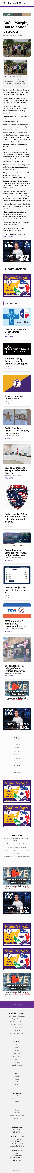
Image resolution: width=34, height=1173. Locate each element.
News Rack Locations (17, 1116)
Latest (21, 35)
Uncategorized (17, 772)
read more (9, 337)
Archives (17, 1082)
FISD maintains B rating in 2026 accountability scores (16, 624)
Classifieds (17, 1062)
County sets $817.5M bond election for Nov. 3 (16, 590)
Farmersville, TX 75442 (17, 1146)
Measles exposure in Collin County (15, 330)
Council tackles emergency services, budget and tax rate (16, 553)
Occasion (17, 758)
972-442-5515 (17, 1153)
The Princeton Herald (17, 1022)
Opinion (17, 762)
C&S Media (17, 1031)
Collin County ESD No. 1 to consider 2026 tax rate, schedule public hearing (16, 518)
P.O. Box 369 (17, 1130)
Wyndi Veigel (8, 35)
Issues (17, 1079)
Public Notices (17, 765)
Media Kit (17, 1102)
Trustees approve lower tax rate (14, 397)
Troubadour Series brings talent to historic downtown (15, 668)
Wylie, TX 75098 (17, 1132)
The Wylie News (17, 1028)
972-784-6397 (17, 1139)
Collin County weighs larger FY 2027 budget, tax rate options (17, 431)
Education (20, 628)
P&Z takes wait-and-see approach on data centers (16, 470)
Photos (17, 1085)
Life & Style (17, 751)
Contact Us (17, 1118)
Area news (14, 334)
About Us (17, 1113)
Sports (17, 769)
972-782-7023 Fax (17, 1141)
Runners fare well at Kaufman (17, 847)
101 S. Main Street (17, 1144)
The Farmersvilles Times (17, 1016)
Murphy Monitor (17, 1019)
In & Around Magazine (17, 1033)
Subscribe (17, 1076)
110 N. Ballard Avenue (17, 1158)
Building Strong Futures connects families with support (16, 361)
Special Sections (17, 1099)
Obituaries (17, 755)
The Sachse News (17, 1025)
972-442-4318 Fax (17, 1155)
